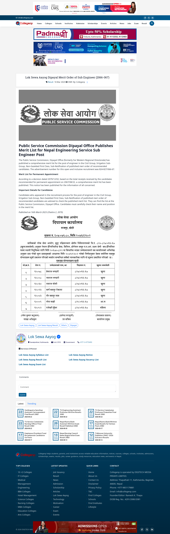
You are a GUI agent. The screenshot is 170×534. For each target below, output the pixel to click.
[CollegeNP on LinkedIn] (152, 17)
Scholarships (93, 23)
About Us (92, 476)
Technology (58, 499)
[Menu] (87, 82)
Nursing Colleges (26, 503)
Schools (58, 23)
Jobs (129, 23)
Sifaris (64, 325)
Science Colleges (26, 499)
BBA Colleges (24, 491)
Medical (21, 480)
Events (104, 23)
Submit (22, 395)
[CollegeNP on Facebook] (145, 17)
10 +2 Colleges (25, 472)
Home (39, 23)
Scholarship (58, 487)
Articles (113, 23)
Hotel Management (27, 495)
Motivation (58, 503)
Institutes (69, 23)
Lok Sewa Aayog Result (48, 325)
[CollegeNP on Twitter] (148, 17)
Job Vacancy (59, 472)
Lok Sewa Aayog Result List (33, 360)
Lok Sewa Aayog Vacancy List (84, 360)
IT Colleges (23, 476)
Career (56, 507)
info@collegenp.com (25, 18)
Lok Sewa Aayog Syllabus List (34, 355)
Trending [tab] (31, 403)
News (122, 23)
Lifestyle (92, 507)
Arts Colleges (24, 514)
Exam (136, 23)
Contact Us (93, 480)
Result (144, 23)
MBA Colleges (24, 507)
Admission (80, 23)
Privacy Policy (94, 487)
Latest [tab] (20, 403)
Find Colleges (94, 495)
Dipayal (73, 325)
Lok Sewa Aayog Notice (81, 355)
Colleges (48, 23)
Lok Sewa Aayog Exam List (32, 364)
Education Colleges (27, 510)
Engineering (24, 487)
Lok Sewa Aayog (27, 325)
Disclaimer (93, 483)
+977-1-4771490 (86, 342)
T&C (90, 491)
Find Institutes (95, 503)
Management (24, 483)
